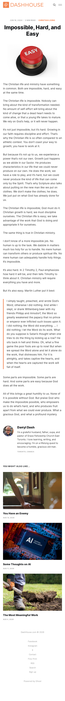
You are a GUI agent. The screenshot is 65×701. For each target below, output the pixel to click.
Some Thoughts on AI (17, 564)
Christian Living (46, 20)
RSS (32, 663)
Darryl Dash (26, 427)
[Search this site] (54, 5)
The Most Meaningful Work (20, 615)
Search (32, 667)
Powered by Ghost (32, 681)
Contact (32, 654)
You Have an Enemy (15, 513)
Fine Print (32, 659)
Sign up (32, 672)
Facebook (32, 641)
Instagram (32, 646)
